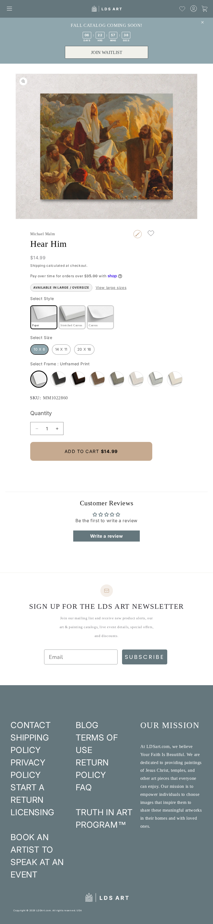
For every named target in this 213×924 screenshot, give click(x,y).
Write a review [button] (106, 536)
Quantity (41, 413)
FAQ (84, 787)
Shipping (37, 265)
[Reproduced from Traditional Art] (137, 234)
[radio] (43, 317)
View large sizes (111, 287)
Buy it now (91, 470)
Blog (87, 725)
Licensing (32, 812)
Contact (30, 725)
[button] (9, 8)
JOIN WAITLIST (106, 52)
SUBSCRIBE (144, 657)
